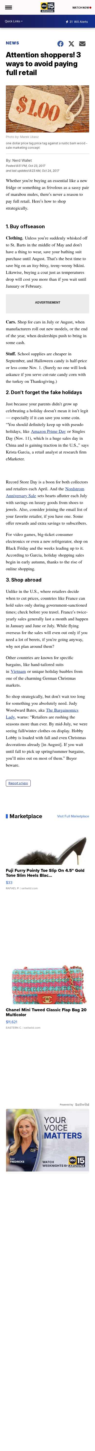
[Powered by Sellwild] (82, 1104)
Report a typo (18, 783)
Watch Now (80, 7)
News (12, 42)
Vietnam (18, 671)
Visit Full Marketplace (73, 816)
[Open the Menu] (8, 7)
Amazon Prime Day (48, 431)
